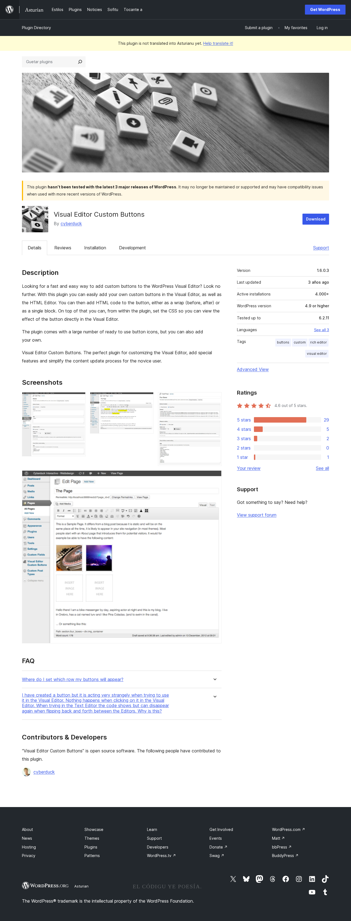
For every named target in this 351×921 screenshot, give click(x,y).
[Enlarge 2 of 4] (146, 399)
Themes (91, 838)
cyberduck (71, 223)
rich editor (318, 342)
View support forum (256, 515)
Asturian (81, 886)
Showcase (93, 829)
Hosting (29, 847)
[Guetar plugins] (80, 61)
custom (300, 342)
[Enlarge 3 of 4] (214, 399)
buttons (283, 342)
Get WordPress (325, 9)
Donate (219, 847)
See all (322, 468)
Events (216, 838)
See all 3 (321, 330)
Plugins (90, 847)
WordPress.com (288, 829)
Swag (217, 855)
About (27, 829)
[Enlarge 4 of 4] (214, 478)
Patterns (92, 855)
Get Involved (221, 829)
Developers (157, 847)
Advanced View (253, 369)
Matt (278, 838)
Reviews (62, 247)
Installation (95, 247)
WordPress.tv (161, 855)
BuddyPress (285, 855)
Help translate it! (218, 43)
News (27, 838)
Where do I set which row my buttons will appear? (72, 679)
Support (321, 247)
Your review (249, 468)
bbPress (282, 847)
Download (315, 219)
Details (34, 247)
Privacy (28, 855)
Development (132, 247)
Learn (152, 829)
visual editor (317, 353)
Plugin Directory (36, 27)
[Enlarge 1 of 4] (78, 399)
